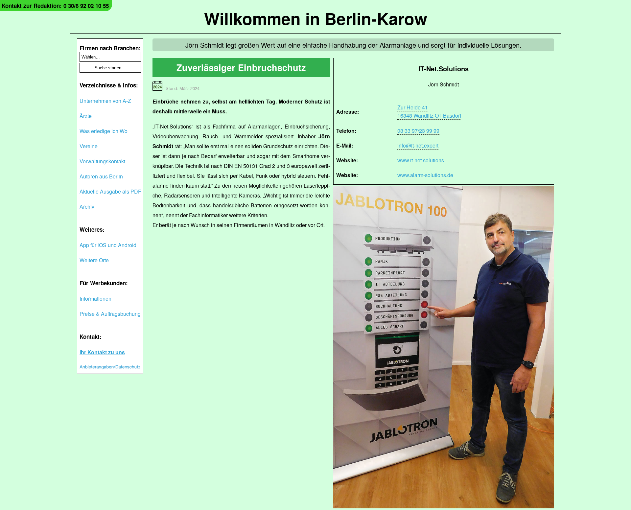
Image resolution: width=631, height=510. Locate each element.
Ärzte (86, 116)
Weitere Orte (94, 260)
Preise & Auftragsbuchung (110, 313)
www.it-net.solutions (420, 160)
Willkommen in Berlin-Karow (315, 18)
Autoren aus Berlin (101, 176)
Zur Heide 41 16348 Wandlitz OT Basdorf (429, 111)
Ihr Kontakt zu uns (102, 352)
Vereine (89, 146)
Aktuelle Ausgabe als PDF (110, 191)
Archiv (87, 206)
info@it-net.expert (417, 145)
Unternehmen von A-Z (105, 100)
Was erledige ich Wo (104, 131)
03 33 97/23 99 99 (418, 130)
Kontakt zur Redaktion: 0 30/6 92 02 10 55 (55, 6)
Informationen (95, 298)
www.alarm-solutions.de (425, 175)
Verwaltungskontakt (102, 161)
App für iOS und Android (108, 245)
